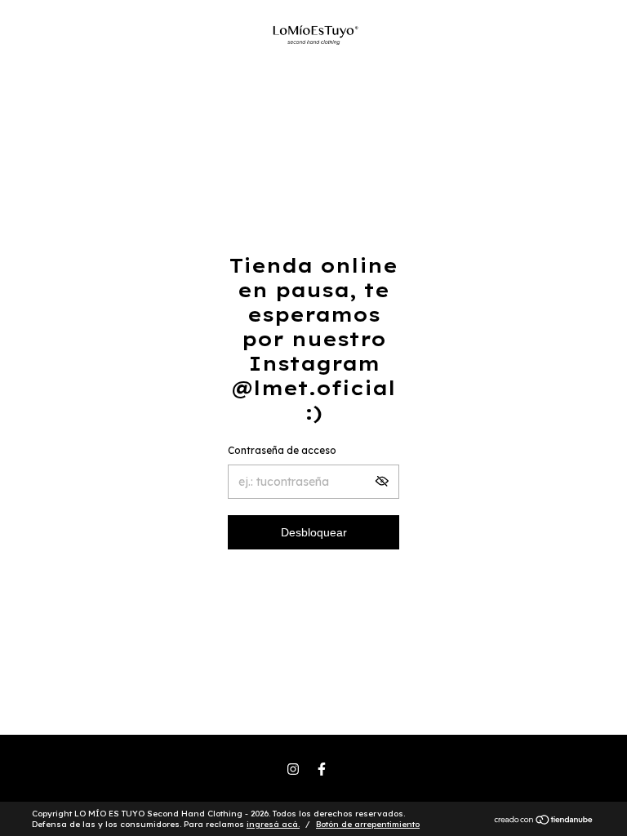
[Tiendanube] (544, 821)
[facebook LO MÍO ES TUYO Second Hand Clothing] (321, 769)
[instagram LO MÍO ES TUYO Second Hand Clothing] (293, 769)
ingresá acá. (273, 824)
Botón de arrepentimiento (368, 824)
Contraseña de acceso (282, 450)
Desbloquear (314, 532)
